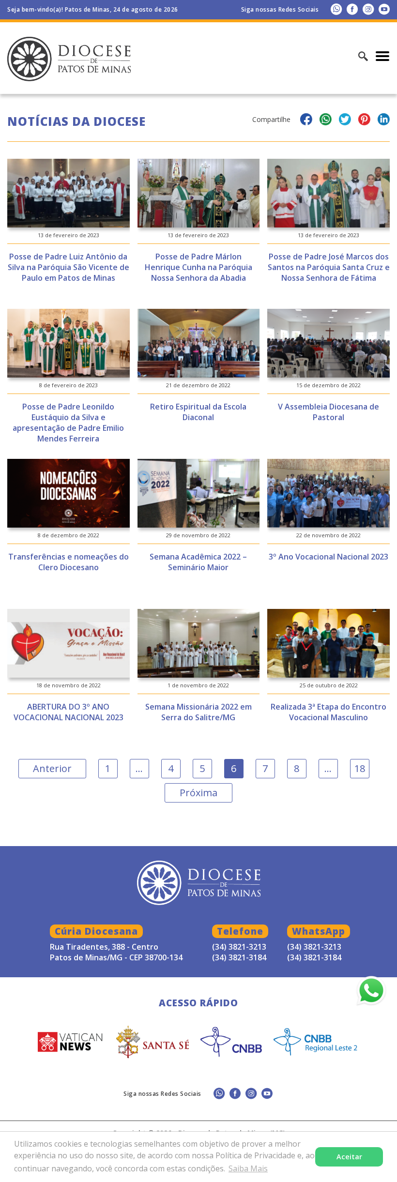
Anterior (52, 768)
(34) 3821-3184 (314, 957)
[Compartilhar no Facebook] (306, 120)
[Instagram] (368, 9)
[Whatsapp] (336, 9)
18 (359, 768)
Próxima (198, 792)
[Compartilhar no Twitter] (345, 120)
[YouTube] (384, 9)
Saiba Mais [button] (248, 1168)
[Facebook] (352, 9)
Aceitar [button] (349, 1156)
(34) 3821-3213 (314, 946)
